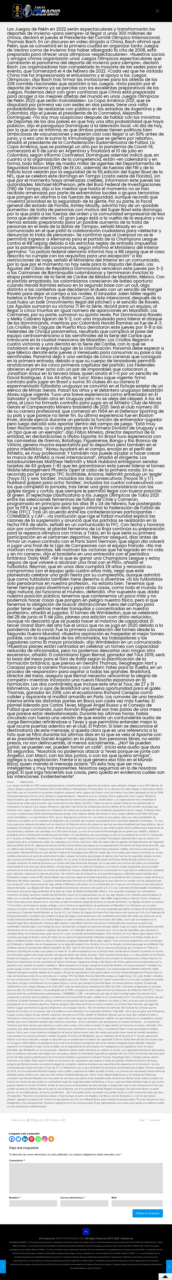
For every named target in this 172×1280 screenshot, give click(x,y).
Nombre (14, 1197)
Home (10, 782)
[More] (51, 1139)
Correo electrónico (72, 1197)
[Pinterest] (31, 1139)
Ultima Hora (26, 782)
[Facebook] (12, 1139)
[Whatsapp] (38, 1139)
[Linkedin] (25, 1139)
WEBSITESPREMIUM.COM (69, 1238)
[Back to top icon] (86, 1231)
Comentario (17, 1160)
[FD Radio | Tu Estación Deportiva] (36, 11)
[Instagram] (45, 1139)
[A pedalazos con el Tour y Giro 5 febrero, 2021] (169, 1266)
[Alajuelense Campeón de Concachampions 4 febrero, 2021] (3, 1266)
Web (114, 1197)
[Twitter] (18, 1139)
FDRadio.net (36, 1120)
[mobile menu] (157, 11)
